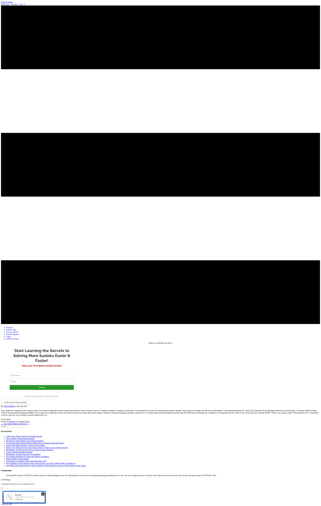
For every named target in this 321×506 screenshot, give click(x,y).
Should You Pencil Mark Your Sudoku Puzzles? (25, 441)
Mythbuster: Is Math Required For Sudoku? (23, 454)
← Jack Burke (6, 424)
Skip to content (7, 2)
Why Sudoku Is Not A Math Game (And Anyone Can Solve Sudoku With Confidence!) (41, 463)
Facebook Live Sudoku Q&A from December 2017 (26, 461)
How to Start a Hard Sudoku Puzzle (20, 439)
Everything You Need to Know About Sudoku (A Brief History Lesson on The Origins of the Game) (46, 466)
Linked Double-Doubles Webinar (19, 452)
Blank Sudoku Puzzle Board (17, 459)
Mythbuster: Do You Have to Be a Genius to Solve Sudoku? (30, 450)
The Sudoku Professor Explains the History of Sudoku (27, 457)
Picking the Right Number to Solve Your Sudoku (25, 445)
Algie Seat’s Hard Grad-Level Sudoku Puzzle (24, 436)
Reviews (12, 421)
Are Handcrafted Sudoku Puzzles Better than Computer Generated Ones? (35, 443)
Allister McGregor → (20, 424)
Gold (27, 421)
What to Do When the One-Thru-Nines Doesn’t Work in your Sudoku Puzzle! (37, 448)
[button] (15, 402)
